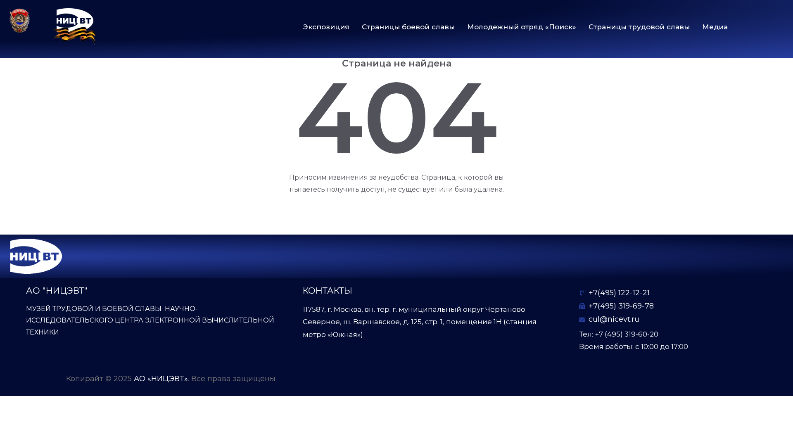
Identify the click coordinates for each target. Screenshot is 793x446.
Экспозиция (326, 27)
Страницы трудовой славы (639, 27)
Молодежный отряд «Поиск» (521, 27)
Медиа (715, 27)
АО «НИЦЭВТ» (161, 378)
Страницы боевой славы (408, 27)
